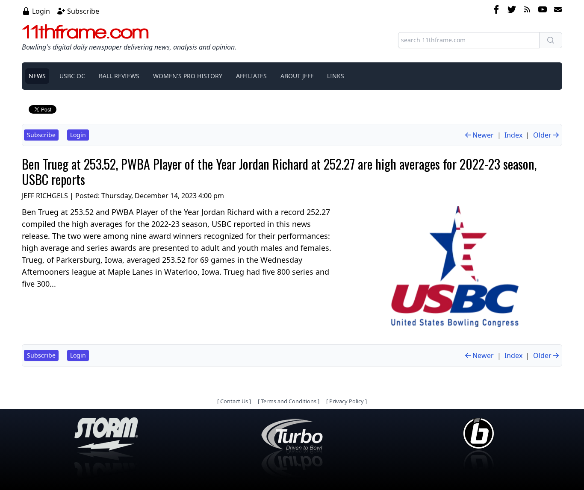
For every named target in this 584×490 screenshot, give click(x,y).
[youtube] (542, 10)
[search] (550, 40)
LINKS (335, 76)
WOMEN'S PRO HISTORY (187, 76)
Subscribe (83, 11)
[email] (556, 10)
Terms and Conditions (288, 401)
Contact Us (234, 401)
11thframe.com (85, 32)
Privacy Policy (346, 401)
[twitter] (511, 10)
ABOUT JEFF (296, 76)
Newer (483, 135)
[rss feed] (527, 10)
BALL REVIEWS (119, 76)
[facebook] (496, 10)
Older (542, 135)
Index (513, 135)
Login (41, 11)
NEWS (37, 76)
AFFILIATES (251, 76)
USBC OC (72, 76)
